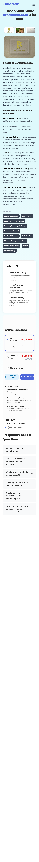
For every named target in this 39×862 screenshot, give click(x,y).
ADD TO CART (28, 377)
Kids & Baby (26, 236)
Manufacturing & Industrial (14, 241)
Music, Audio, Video (11, 246)
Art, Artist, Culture (11, 216)
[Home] (11, 4)
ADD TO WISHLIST (13, 377)
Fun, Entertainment (11, 231)
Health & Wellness (11, 236)
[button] (9, 30)
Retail (25, 246)
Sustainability (9, 251)
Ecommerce (26, 216)
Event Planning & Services (14, 221)
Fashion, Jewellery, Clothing (14, 226)
